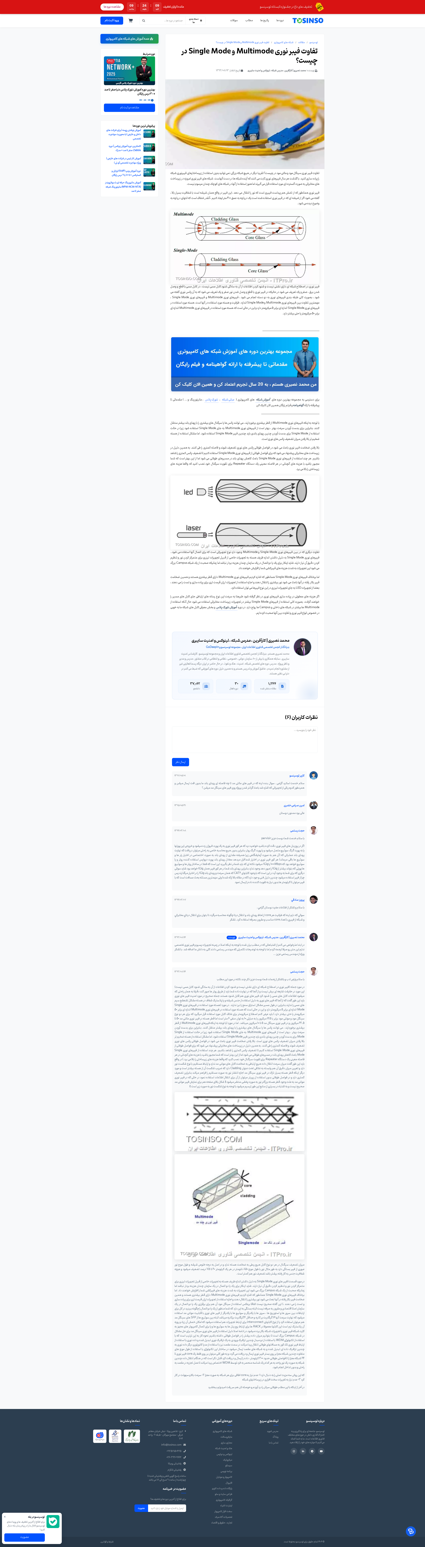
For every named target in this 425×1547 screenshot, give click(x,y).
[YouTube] (321, 1451)
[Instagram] (294, 1451)
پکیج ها (264, 20)
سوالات (234, 20)
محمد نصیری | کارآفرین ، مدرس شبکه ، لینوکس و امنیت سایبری (277, 70)
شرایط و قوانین (107, 1541)
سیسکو (228, 1465)
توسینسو (313, 42)
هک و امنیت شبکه (223, 1448)
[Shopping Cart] (130, 20)
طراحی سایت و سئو (223, 1494)
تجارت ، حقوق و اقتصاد (221, 1523)
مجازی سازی (226, 1443)
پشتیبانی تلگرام (174, 1470)
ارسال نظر (180, 762)
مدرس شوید (272, 1431)
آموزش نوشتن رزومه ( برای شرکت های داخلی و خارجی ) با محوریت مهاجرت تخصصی (123, 135)
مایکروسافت (226, 1437)
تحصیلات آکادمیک (223, 1517)
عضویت (141, 1508)
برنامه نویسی (226, 1471)
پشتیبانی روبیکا (174, 1463)
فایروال (229, 1483)
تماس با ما (273, 1443)
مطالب (249, 20)
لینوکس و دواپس (224, 1454)
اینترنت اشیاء (226, 1505)
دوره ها (280, 20)
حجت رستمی (297, 831)
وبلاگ (275, 1437)
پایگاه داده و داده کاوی (222, 1488)
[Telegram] (312, 1451)
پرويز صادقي (297, 900)
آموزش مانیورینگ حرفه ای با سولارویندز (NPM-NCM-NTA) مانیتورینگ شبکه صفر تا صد (123, 187)
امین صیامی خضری (294, 806)
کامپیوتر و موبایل (224, 1477)
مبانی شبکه (228, 400)
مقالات (301, 42)
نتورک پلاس (211, 400)
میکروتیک (227, 1460)
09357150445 (174, 1451)
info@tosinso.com (171, 1445)
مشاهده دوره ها (112, 7)
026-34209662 (174, 1457)
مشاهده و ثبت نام (129, 108)
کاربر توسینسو (297, 776)
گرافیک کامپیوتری (224, 1500)
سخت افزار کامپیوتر (223, 1511)
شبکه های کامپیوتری (284, 42)
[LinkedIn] (303, 1451)
